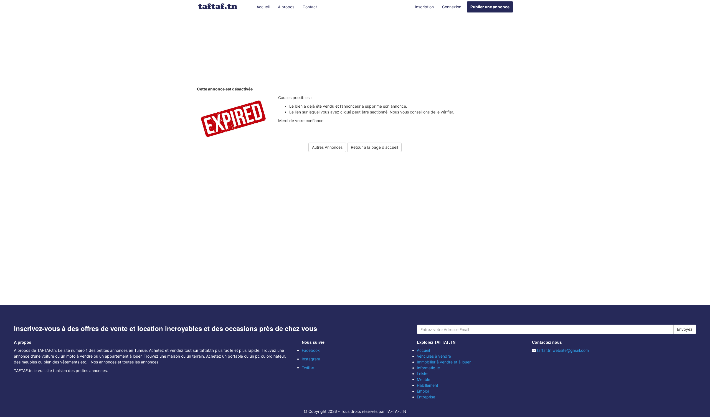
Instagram (311, 359)
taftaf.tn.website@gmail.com (563, 350)
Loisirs (422, 373)
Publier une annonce (489, 6)
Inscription (424, 6)
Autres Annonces (327, 147)
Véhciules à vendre (434, 356)
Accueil (263, 6)
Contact (310, 6)
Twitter (308, 367)
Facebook (311, 350)
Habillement (427, 385)
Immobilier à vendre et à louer (444, 362)
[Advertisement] (355, 51)
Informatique (428, 367)
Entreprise (426, 397)
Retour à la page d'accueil (374, 147)
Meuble (423, 379)
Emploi (423, 391)
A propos (286, 6)
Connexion (451, 6)
